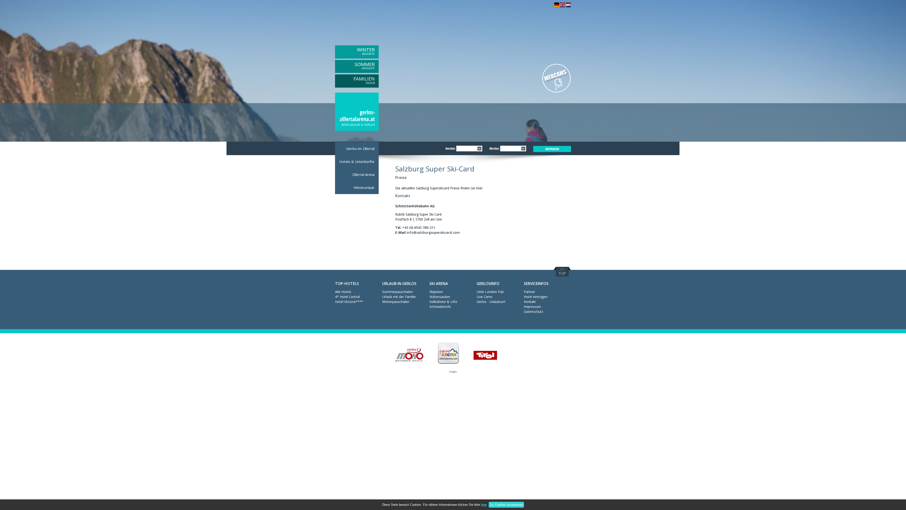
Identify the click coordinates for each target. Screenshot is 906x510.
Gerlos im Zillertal (360, 148)
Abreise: (494, 148)
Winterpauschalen (395, 301)
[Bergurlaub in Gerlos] (556, 6)
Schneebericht (440, 306)
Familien (364, 80)
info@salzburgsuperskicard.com (433, 232)
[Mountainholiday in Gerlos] (562, 6)
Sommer (365, 65)
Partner (529, 291)
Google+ (453, 371)
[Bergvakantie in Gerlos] (568, 6)
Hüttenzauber (439, 296)
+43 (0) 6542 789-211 (418, 227)
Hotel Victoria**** (349, 301)
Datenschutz (533, 311)
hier (484, 504)
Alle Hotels (343, 291)
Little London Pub (490, 291)
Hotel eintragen (535, 296)
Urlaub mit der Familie (399, 296)
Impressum (532, 306)
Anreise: (450, 148)
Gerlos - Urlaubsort (491, 301)
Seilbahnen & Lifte (443, 301)
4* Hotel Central (347, 296)
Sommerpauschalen (397, 291)
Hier (479, 188)
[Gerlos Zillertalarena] (357, 130)
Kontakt (530, 301)
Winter (366, 51)
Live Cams (484, 296)
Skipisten (436, 291)
